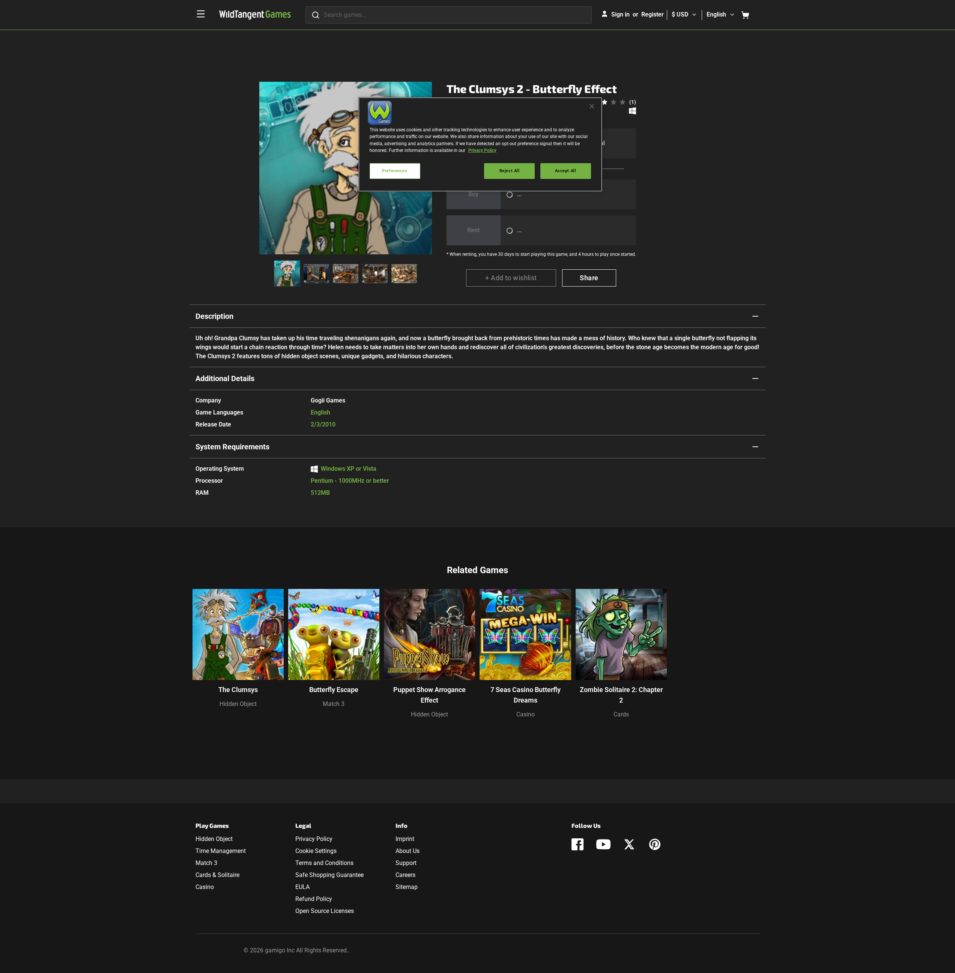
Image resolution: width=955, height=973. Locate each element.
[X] (629, 844)
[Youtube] (603, 844)
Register (652, 14)
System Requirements (232, 446)
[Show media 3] (345, 273)
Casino (525, 714)
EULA (302, 886)
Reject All (509, 170)
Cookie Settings (316, 850)
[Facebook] (577, 844)
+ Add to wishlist (511, 278)
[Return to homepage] (255, 15)
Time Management (221, 850)
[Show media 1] (287, 273)
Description (214, 316)
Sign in (620, 14)
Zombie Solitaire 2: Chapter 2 (621, 695)
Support (406, 862)
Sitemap (407, 886)
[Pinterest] (655, 844)
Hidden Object (238, 703)
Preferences (394, 170)
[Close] (592, 106)
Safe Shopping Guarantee (329, 874)
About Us (408, 850)
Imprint (405, 838)
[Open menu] (201, 14)
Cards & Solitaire (217, 874)
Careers (405, 874)
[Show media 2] (316, 273)
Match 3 (333, 703)
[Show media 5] (404, 273)
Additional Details (225, 378)
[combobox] (448, 15)
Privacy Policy (313, 838)
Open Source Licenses (324, 910)
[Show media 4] (375, 273)
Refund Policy (313, 898)
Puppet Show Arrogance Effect (429, 695)
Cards (621, 714)
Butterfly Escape (333, 690)
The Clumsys (238, 690)
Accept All (565, 170)
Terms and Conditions (324, 862)
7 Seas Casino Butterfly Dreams (525, 695)
